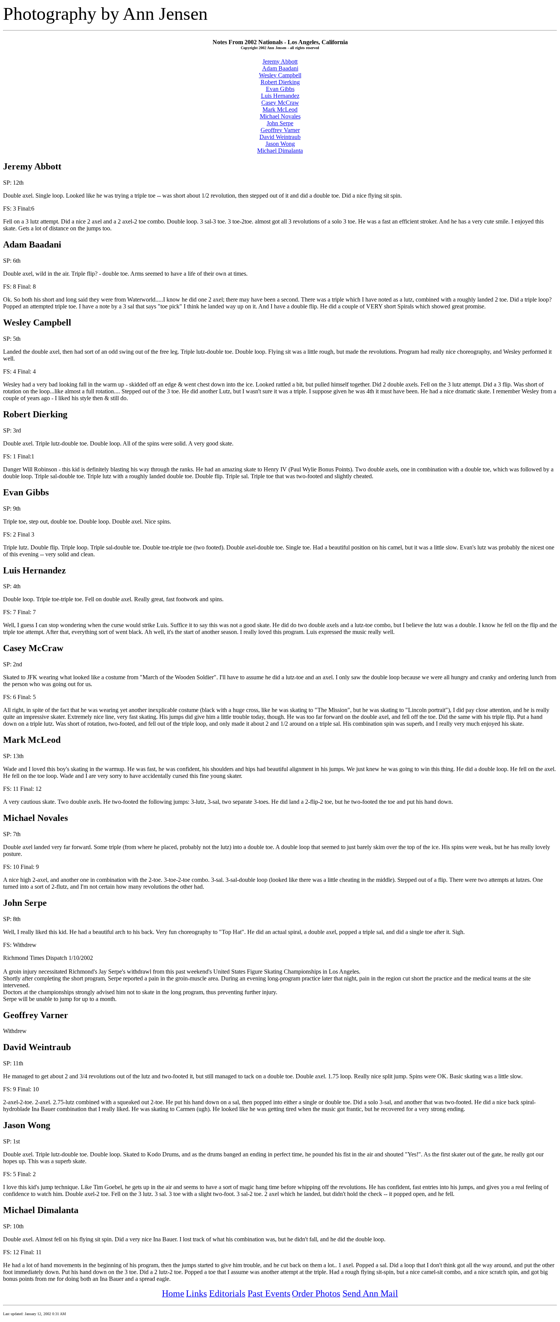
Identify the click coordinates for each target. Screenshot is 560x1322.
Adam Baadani (280, 68)
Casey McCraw (280, 102)
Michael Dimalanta (280, 150)
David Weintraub (280, 137)
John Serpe (280, 123)
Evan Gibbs (280, 89)
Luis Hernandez (280, 96)
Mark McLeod (280, 109)
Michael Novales (280, 116)
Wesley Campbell (280, 75)
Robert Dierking (280, 82)
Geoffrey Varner (280, 130)
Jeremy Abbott (280, 61)
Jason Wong (280, 144)
